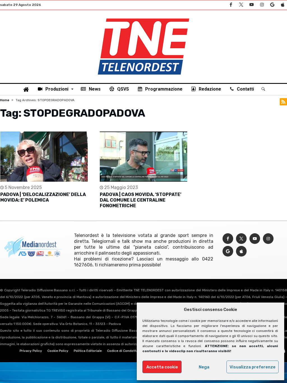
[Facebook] (230, 5)
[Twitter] (241, 5)
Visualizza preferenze (253, 367)
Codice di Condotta (122, 351)
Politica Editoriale (88, 351)
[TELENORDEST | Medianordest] (143, 18)
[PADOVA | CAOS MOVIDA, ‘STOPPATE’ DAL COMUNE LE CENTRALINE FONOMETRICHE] (143, 156)
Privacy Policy (31, 351)
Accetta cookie (162, 367)
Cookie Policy (57, 351)
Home (4, 100)
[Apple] (282, 5)
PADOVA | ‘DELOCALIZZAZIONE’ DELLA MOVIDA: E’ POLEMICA (43, 197)
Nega (204, 367)
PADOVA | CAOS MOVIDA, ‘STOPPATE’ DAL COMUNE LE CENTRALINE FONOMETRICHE (140, 200)
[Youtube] (251, 5)
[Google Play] (272, 5)
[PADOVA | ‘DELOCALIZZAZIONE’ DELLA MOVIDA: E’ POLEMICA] (44, 156)
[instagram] (261, 5)
